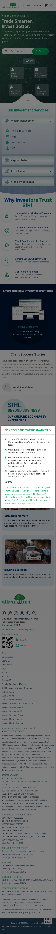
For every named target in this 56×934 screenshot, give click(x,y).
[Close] (50, 430)
